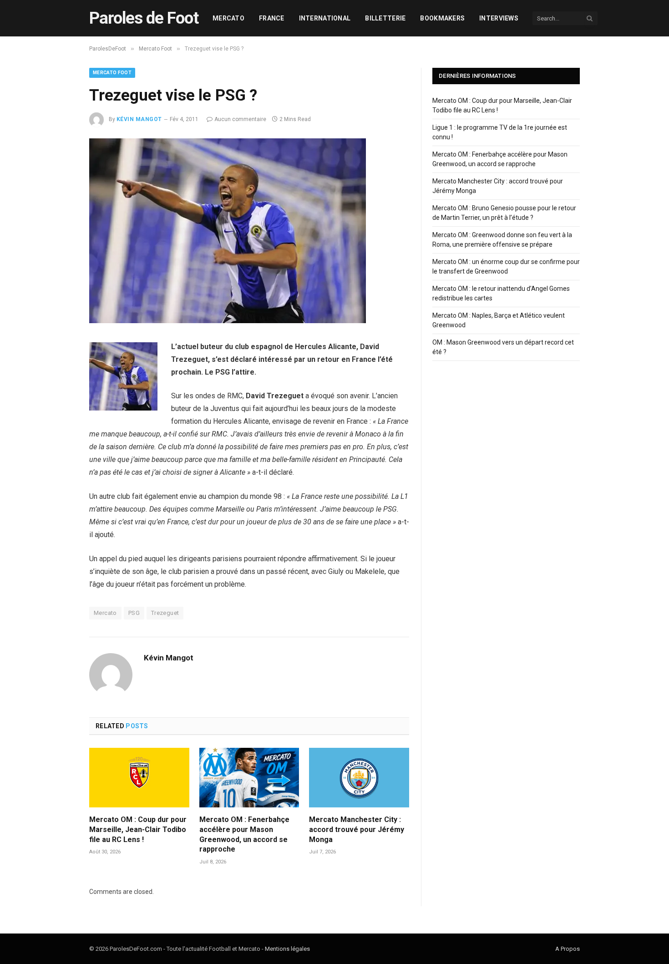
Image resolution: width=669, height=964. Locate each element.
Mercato (228, 18)
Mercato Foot (112, 72)
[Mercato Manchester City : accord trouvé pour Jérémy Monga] (359, 777)
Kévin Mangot (139, 119)
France (271, 18)
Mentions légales (287, 948)
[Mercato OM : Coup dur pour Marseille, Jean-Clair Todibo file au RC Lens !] (139, 777)
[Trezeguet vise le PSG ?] (227, 321)
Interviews (498, 18)
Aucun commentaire (240, 119)
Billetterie (385, 18)
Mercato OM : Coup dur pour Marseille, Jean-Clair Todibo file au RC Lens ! (138, 829)
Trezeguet (165, 612)
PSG (134, 612)
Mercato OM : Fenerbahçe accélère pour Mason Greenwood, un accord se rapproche (244, 834)
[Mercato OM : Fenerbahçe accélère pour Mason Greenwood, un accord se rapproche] (249, 777)
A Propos (567, 948)
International (325, 18)
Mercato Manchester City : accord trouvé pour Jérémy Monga (356, 829)
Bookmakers (442, 18)
